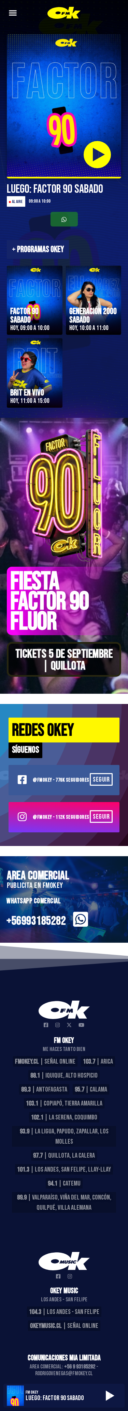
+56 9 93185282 (79, 1366)
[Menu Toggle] (13, 13)
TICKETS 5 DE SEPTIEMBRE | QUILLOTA (64, 660)
